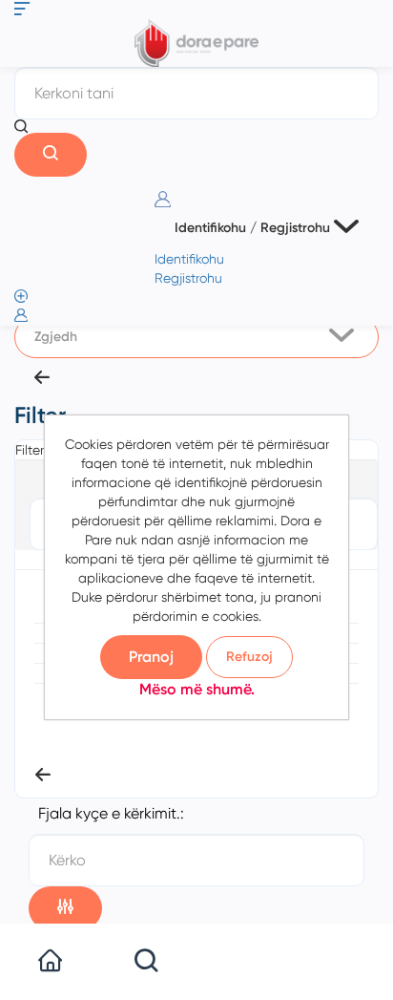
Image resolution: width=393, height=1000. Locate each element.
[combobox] (196, 337)
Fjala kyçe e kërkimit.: (111, 813)
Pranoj (151, 657)
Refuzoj (249, 657)
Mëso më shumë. (197, 689)
